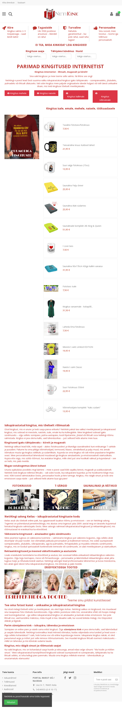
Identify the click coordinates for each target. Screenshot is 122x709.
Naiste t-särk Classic (72, 367)
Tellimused (9, 681)
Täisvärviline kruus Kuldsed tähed (78, 145)
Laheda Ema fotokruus (74, 326)
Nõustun (11, 702)
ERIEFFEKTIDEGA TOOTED (61, 567)
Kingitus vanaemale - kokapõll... (78, 306)
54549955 (41, 689)
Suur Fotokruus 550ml (73, 387)
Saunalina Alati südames (74, 205)
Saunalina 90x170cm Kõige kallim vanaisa (83, 266)
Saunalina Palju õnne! (73, 185)
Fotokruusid (21, 485)
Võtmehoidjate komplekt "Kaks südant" (82, 407)
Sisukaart (21, 2)
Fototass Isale (69, 286)
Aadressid (8, 689)
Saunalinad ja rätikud (100, 485)
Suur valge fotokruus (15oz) (76, 165)
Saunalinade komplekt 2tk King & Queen (82, 225)
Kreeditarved (10, 685)
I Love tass (68, 246)
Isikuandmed (10, 677)
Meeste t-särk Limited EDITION (78, 347)
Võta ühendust (8, 2)
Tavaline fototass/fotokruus (76, 124)
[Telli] (116, 679)
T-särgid (61, 485)
